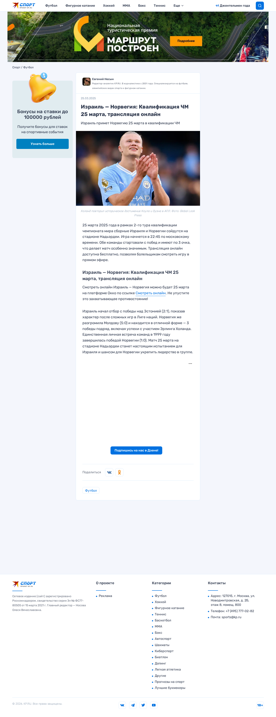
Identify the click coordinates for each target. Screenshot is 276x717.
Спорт (16, 67)
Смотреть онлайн (151, 293)
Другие (160, 676)
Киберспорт (164, 651)
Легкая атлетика (168, 669)
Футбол (51, 5)
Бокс (142, 5)
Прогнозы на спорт (169, 682)
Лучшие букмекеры (170, 688)
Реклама (105, 596)
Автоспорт (163, 639)
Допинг (160, 663)
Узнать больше (42, 144)
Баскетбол (163, 620)
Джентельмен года (235, 5)
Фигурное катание (80, 5)
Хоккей (109, 5)
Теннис (159, 5)
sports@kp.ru (231, 617)
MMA (126, 5)
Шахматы (162, 645)
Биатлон (161, 657)
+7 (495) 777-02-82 (240, 611)
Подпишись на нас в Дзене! (136, 450)
